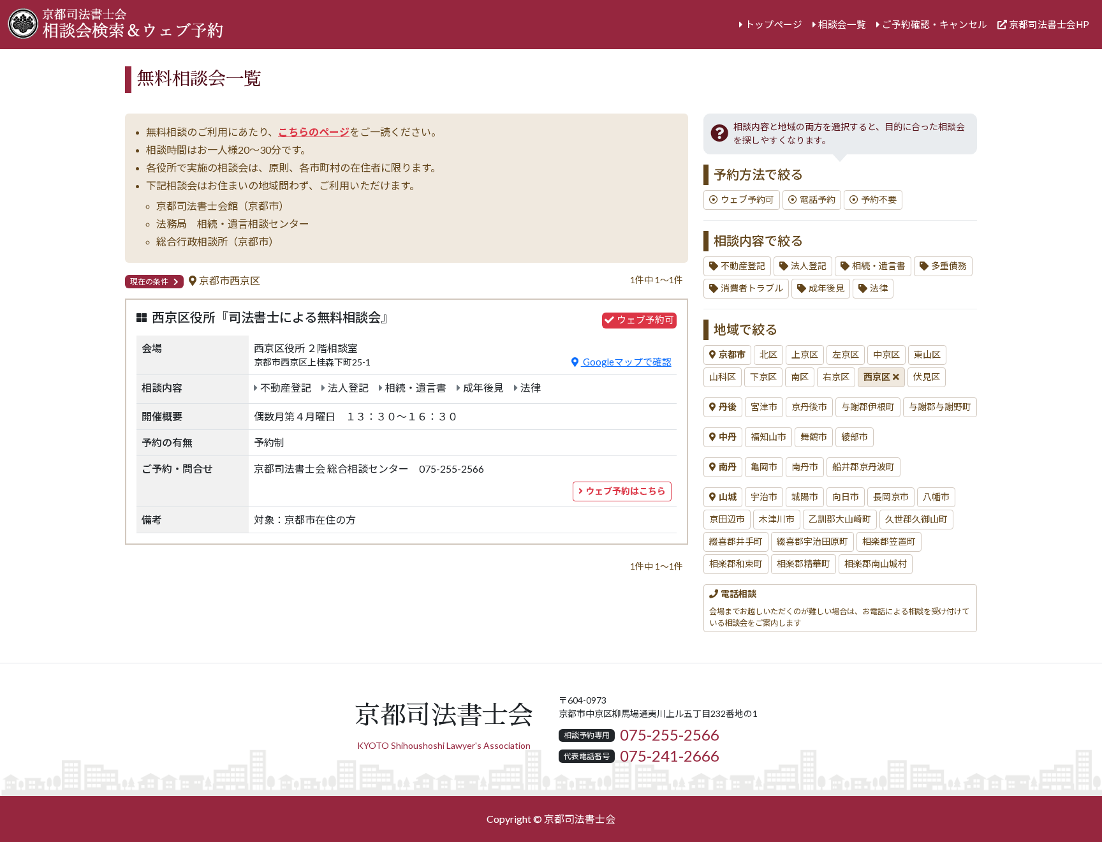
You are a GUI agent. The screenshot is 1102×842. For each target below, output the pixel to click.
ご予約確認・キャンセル (934, 24)
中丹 (728, 436)
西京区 (876, 377)
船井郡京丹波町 (863, 466)
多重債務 (949, 266)
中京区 (886, 354)
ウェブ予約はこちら (625, 491)
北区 (768, 354)
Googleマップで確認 (626, 362)
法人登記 (808, 266)
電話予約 (817, 199)
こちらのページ (313, 132)
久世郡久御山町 (916, 519)
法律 (879, 288)
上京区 (804, 354)
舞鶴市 (813, 436)
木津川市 (777, 519)
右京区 (836, 377)
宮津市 (764, 407)
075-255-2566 (669, 734)
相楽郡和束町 (736, 563)
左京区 (845, 354)
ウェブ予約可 (747, 199)
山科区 (722, 377)
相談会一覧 (842, 24)
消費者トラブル (752, 288)
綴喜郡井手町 (736, 541)
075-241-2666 (669, 756)
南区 (800, 377)
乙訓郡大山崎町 (840, 519)
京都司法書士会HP (1049, 24)
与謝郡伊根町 (868, 407)
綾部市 (854, 436)
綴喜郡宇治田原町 (812, 541)
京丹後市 (809, 407)
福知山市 (768, 436)
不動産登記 (743, 266)
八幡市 (936, 496)
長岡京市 (891, 496)
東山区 (927, 354)
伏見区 (926, 377)
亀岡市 (764, 466)
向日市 (845, 496)
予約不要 (879, 199)
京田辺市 (727, 519)
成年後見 (826, 288)
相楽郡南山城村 (875, 563)
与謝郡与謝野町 (940, 407)
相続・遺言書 (879, 266)
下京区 (763, 377)
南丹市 (804, 466)
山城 (728, 496)
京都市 (732, 354)
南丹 (728, 466)
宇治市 (764, 496)
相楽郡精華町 (803, 563)
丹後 (728, 407)
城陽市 (804, 496)
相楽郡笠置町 (889, 541)
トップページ (773, 24)
